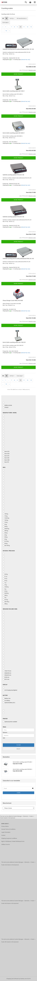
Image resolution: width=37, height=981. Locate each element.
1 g (5, 582)
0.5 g (6, 580)
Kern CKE (7, 458)
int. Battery (7, 700)
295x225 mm (8, 675)
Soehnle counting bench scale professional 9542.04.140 (18, 258)
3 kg (6, 524)
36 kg (6, 533)
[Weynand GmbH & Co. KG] (3, 2)
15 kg (6, 516)
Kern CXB (7, 460)
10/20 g (6, 587)
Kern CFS (7, 455)
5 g (5, 597)
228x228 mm (8, 673)
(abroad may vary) (25, 59)
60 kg (6, 543)
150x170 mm (8, 671)
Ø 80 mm (7, 677)
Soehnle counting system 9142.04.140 (13, 175)
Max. (4, 467)
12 (27, 27)
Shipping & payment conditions (9, 838)
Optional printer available (11, 721)
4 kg (6, 535)
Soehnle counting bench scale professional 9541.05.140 (18, 49)
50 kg (6, 537)
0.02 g (6, 574)
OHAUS (6, 407)
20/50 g (6, 593)
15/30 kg (7, 518)
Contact (3, 835)
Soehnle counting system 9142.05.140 (13, 216)
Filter (19, 745)
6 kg (6, 539)
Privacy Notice (5, 826)
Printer (5, 718)
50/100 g (7, 601)
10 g (6, 584)
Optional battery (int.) (10, 702)
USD (4, 738)
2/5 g (6, 591)
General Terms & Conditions (8, 829)
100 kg (6, 514)
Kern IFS (7, 462)
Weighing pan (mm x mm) (10, 609)
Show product (18, 74)
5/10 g (6, 599)
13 (31, 27)
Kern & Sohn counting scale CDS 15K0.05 (14, 342)
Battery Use (7, 698)
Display (5, 684)
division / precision (9, 550)
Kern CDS (7, 453)
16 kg (6, 522)
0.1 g (6, 576)
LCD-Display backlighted (11, 690)
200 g (6, 595)
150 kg (6, 520)
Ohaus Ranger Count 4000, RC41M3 (13, 300)
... (8, 27)
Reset (18, 749)
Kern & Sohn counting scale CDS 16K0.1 (14, 91)
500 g (6, 603)
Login (18, 792)
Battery (5, 695)
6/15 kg (6, 541)
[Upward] (32, 978)
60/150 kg (7, 545)
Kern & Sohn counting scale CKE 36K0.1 (14, 133)
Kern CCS (7, 451)
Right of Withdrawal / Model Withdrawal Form (12, 841)
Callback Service (5, 844)
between (5, 732)
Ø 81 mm (7, 679)
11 (24, 27)
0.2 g (6, 578)
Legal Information (5, 832)
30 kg (6, 526)
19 (6, 30)
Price (4, 727)
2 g (5, 589)
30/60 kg (7, 528)
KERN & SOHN (8, 405)
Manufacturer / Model (10, 412)
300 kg (6, 530)
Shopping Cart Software (12, 978)
